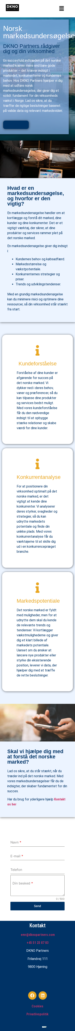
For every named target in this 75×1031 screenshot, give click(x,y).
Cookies (37, 1006)
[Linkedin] (43, 995)
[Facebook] (32, 995)
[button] (61, 8)
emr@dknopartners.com (38, 935)
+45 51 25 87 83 (38, 943)
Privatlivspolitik (37, 1014)
